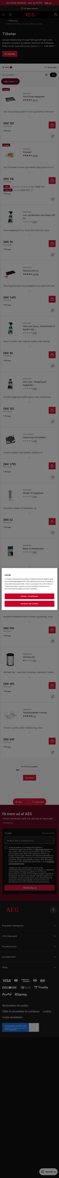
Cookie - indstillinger (29, 596)
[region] (29, 589)
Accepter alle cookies (29, 604)
